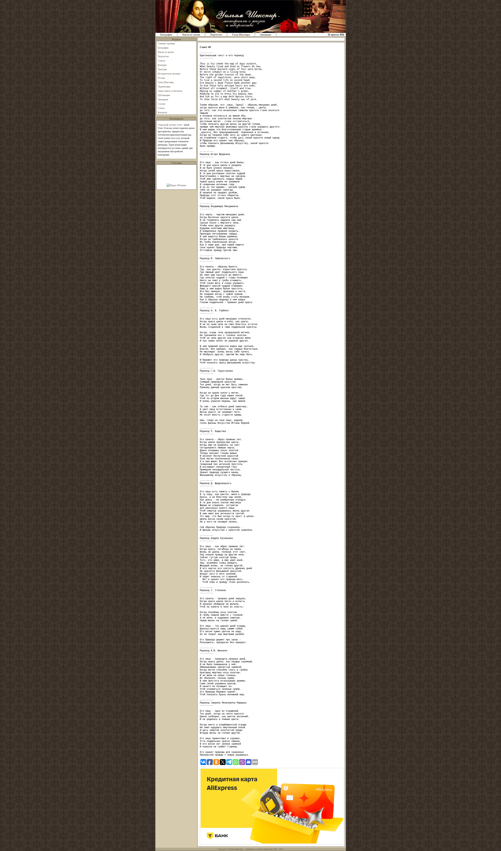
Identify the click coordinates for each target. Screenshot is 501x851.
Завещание (265, 34)
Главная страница (166, 43)
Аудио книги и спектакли (170, 90)
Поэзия (161, 77)
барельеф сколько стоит (170, 124)
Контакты (162, 112)
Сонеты (161, 60)
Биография (166, 34)
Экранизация (164, 86)
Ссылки (161, 103)
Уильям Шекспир (235, 849)
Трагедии (162, 69)
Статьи (161, 108)
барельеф (175, 137)
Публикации (164, 95)
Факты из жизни (191, 34)
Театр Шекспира (241, 34)
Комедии (162, 64)
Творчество (216, 34)
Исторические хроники (169, 73)
